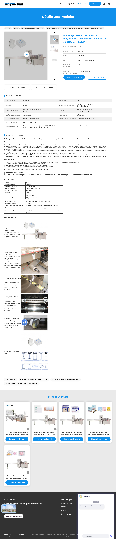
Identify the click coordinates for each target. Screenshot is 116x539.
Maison (62, 4)
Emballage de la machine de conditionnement (22, 383)
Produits (16, 28)
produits (80, 4)
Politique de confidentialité (8, 536)
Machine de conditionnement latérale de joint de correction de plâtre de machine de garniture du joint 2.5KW (72, 434)
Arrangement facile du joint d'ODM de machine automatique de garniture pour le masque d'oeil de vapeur (99, 434)
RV (85, 4)
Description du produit (44, 87)
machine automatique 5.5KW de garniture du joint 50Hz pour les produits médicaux (17, 434)
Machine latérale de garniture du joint (32, 28)
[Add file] (80, 536)
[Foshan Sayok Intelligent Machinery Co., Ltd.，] (14, 4)
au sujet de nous (71, 4)
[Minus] (111, 496)
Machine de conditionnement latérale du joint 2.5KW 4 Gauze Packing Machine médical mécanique (44, 434)
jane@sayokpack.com (15, 516)
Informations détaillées (17, 87)
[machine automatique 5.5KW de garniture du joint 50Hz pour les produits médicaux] (17, 416)
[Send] (111, 536)
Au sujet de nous (66, 503)
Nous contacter (66, 514)
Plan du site (21, 536)
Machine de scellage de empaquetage (65, 379)
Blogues (63, 510)
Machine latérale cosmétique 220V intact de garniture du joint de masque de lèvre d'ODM (17, 477)
